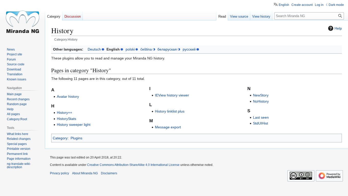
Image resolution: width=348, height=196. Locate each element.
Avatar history (68, 96)
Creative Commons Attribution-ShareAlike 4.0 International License (133, 165)
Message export (168, 127)
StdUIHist (260, 123)
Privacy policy (59, 173)
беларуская (167, 49)
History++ (64, 113)
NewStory (261, 95)
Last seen (261, 117)
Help (338, 28)
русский (189, 49)
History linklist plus (169, 111)
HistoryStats (66, 119)
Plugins (76, 138)
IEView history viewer (172, 95)
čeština (146, 49)
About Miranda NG (85, 173)
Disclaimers (109, 173)
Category (60, 138)
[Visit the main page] (22, 20)
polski (130, 49)
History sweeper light (73, 124)
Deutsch (94, 49)
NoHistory (261, 101)
